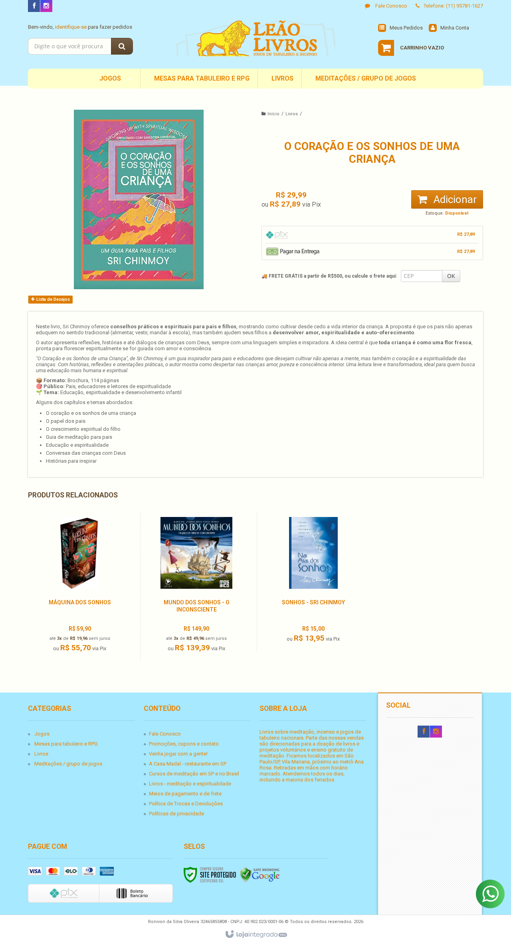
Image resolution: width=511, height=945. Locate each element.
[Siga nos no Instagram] (46, 6)
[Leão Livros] (255, 38)
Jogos (42, 734)
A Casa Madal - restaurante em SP (187, 764)
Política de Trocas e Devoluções (186, 804)
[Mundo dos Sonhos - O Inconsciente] (196, 587)
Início (273, 113)
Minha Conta (454, 28)
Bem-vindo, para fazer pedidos (80, 27)
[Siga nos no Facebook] (34, 6)
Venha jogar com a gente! (178, 754)
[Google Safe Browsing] (260, 874)
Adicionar (454, 199)
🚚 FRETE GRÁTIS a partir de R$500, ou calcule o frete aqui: (329, 276)
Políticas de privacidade (176, 814)
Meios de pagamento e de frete (185, 794)
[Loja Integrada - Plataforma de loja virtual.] (256, 934)
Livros (291, 113)
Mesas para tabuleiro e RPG (66, 744)
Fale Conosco (390, 6)
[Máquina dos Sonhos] (79, 587)
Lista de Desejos (52, 299)
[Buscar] (122, 46)
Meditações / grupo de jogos (68, 764)
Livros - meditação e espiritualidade (190, 784)
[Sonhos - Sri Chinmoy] (313, 582)
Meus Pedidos (406, 28)
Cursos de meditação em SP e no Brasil (194, 774)
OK (451, 276)
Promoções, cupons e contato (184, 744)
